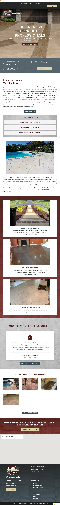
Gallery (35, 492)
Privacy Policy (45, 503)
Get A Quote (11, 489)
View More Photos (30, 413)
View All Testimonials (30, 363)
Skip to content (4, 1)
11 (35, 357)
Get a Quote (52, 6)
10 (34, 357)
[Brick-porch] (30, 389)
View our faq (30, 111)
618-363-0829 (24, 3)
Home (35, 483)
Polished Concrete (38, 485)
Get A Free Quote (44, 68)
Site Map (39, 503)
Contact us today (30, 44)
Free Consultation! (30, 429)
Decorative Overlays (38, 488)
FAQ (34, 496)
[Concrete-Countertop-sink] (49, 389)
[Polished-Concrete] (11, 405)
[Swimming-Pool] (11, 389)
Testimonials (37, 494)
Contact (35, 498)
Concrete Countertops (39, 490)
